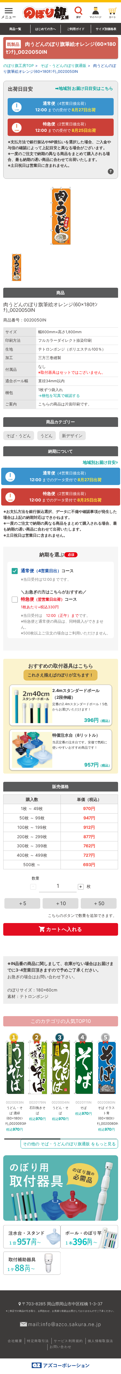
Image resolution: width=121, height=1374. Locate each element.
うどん (46, 435)
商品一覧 (15, 29)
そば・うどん (18, 435)
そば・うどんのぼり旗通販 (63, 65)
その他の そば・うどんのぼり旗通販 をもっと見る (69, 1143)
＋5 (22, 903)
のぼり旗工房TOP (18, 65)
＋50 (99, 903)
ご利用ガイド (76, 29)
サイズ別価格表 (106, 29)
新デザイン (72, 435)
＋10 (60, 903)
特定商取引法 (38, 1341)
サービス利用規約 (68, 1341)
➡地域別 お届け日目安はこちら (84, 88)
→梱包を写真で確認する (59, 395)
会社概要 (15, 1341)
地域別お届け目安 (99, 462)
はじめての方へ (45, 29)
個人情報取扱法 (100, 1341)
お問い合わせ (60, 1347)
